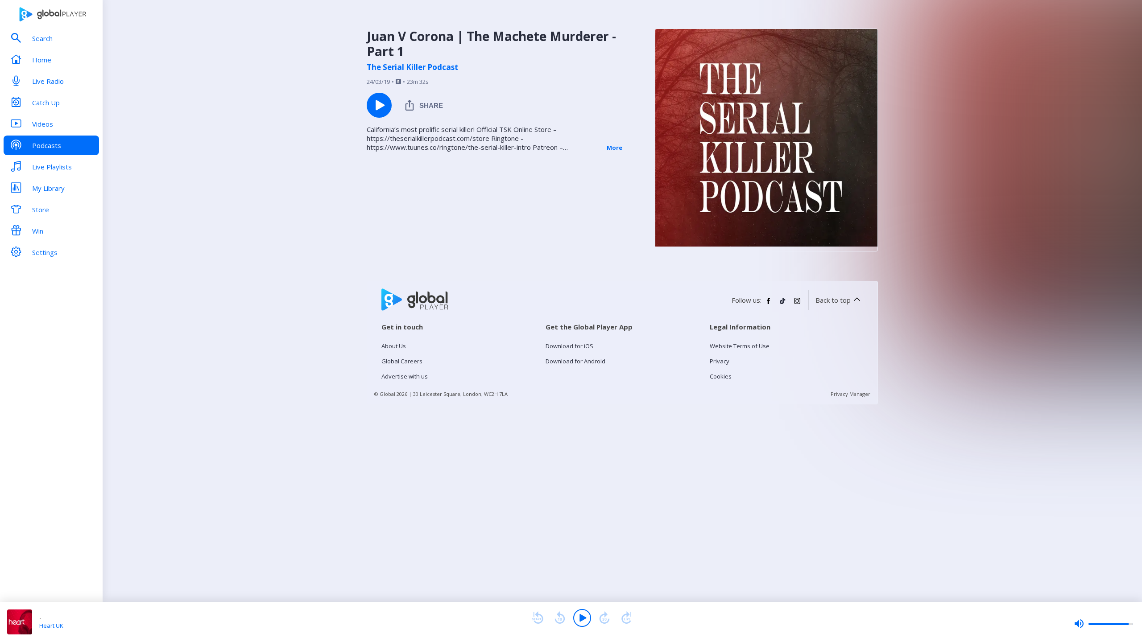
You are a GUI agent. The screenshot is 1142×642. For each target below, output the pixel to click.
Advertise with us (404, 376)
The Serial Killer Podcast (412, 67)
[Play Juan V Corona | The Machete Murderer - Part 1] (379, 105)
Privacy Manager (850, 394)
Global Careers (401, 361)
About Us (393, 346)
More (614, 148)
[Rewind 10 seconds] (560, 618)
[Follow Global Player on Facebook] (768, 304)
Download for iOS (569, 346)
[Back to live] (627, 618)
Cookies (721, 376)
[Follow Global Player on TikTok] (783, 304)
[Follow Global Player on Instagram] (797, 304)
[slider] (1103, 624)
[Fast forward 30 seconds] (604, 618)
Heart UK (51, 625)
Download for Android (575, 361)
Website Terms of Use (740, 346)
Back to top (833, 300)
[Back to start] (537, 618)
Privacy (719, 361)
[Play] (582, 618)
